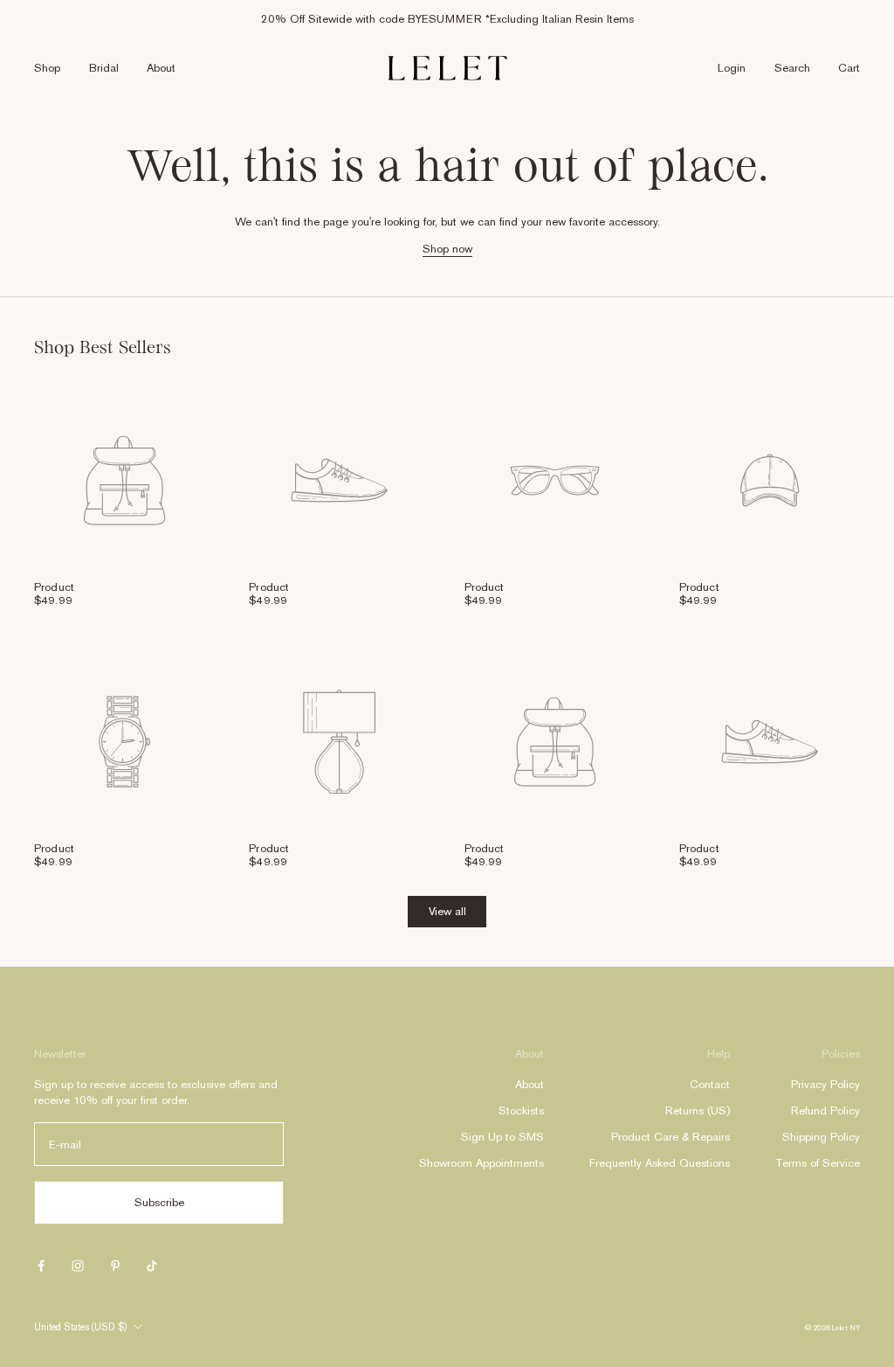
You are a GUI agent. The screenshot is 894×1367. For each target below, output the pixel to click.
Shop (47, 67)
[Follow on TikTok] (152, 1266)
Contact (710, 1084)
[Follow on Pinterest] (115, 1266)
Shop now (447, 248)
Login (732, 67)
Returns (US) (697, 1110)
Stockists (521, 1110)
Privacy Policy (825, 1084)
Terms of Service (817, 1162)
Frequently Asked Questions (659, 1162)
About (161, 67)
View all (447, 911)
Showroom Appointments (481, 1162)
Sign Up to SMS (502, 1136)
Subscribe (159, 1202)
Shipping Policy (821, 1136)
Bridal (104, 67)
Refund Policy (825, 1110)
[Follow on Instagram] (78, 1266)
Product (54, 586)
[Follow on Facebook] (41, 1266)
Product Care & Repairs (670, 1136)
